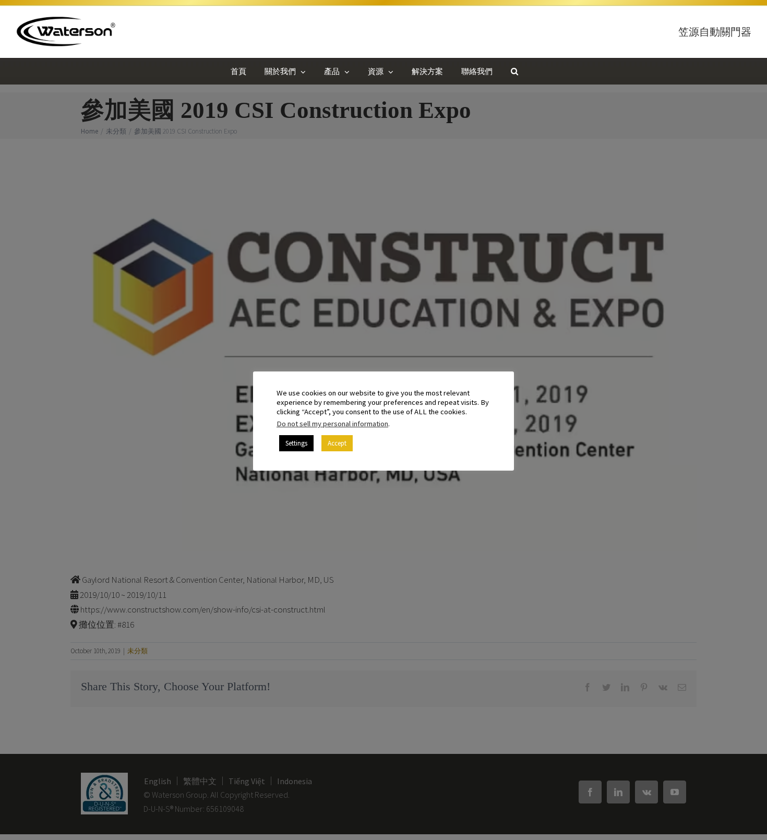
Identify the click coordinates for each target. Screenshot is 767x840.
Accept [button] (337, 443)
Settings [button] (296, 443)
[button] (514, 71)
